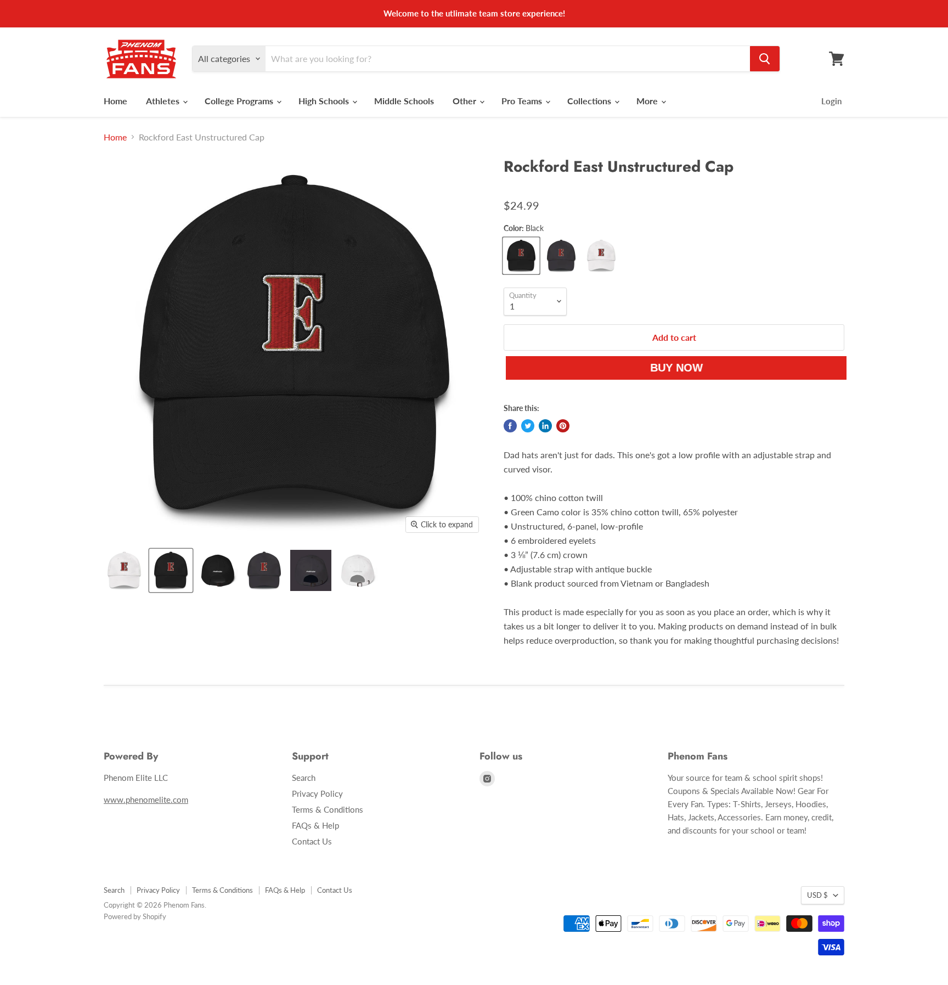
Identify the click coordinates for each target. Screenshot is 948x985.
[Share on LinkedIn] (545, 425)
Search (303, 778)
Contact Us (312, 841)
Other (465, 100)
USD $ (817, 895)
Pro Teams (522, 100)
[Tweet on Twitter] (527, 425)
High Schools (324, 100)
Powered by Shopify (135, 916)
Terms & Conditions (327, 809)
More (648, 100)
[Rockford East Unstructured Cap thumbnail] (124, 570)
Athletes (164, 100)
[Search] (765, 58)
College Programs (240, 100)
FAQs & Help (315, 825)
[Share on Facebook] (510, 425)
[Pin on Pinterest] (562, 425)
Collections (590, 100)
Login (831, 101)
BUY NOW (672, 368)
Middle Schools (404, 100)
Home (115, 100)
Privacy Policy (317, 793)
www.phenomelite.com (146, 799)
